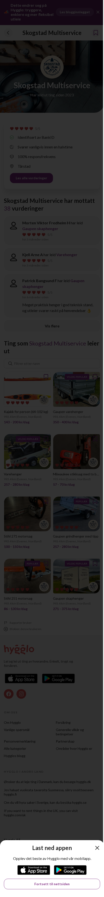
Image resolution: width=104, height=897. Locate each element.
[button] (97, 848)
